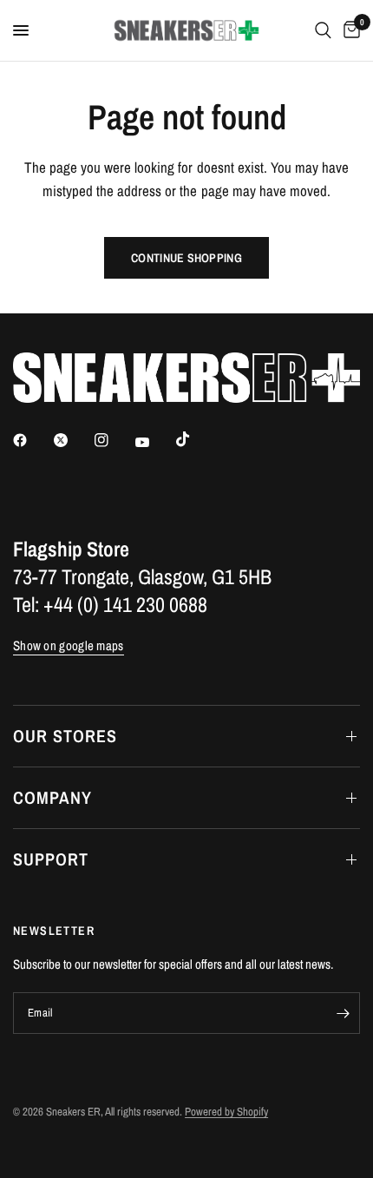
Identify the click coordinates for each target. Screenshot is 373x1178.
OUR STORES (65, 735)
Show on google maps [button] (68, 645)
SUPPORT (50, 859)
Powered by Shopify (226, 1111)
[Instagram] (114, 440)
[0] (348, 30)
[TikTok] (195, 439)
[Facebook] (32, 440)
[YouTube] (154, 442)
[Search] (323, 30)
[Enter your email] (342, 1013)
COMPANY (52, 797)
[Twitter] (73, 440)
